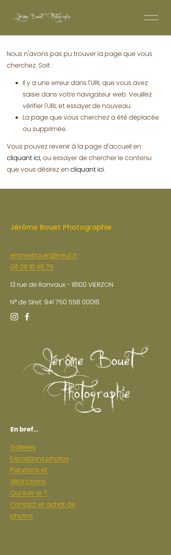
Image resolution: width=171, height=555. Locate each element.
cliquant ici (23, 157)
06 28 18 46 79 (31, 266)
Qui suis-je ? (28, 492)
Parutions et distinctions (28, 475)
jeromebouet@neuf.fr (43, 255)
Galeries (22, 447)
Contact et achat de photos (42, 510)
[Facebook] (27, 317)
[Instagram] (14, 317)
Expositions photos (39, 458)
